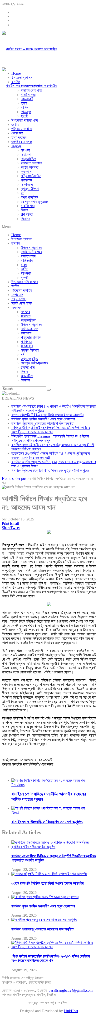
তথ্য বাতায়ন (18, 137)
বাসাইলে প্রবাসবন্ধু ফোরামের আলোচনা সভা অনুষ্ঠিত (42, 423)
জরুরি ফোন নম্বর (21, 142)
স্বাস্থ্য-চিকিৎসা (30, 189)
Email (14, 523)
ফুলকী (24, 116)
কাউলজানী (27, 99)
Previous (17, 785)
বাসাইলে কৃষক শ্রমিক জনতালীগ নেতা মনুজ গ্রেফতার (43, 419)
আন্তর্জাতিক (28, 159)
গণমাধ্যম (26, 180)
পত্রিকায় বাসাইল (21, 129)
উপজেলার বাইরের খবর (24, 120)
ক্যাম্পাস (26, 172)
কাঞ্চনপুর (26, 112)
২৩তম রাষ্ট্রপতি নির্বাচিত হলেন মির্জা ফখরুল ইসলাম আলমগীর (47, 415)
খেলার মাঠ (17, 133)
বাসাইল (15, 82)
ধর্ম (22, 193)
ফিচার (24, 210)
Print (5, 523)
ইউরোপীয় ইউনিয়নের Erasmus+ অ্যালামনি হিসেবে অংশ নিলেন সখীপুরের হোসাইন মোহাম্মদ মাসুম (50, 438)
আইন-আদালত (29, 167)
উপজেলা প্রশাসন (21, 78)
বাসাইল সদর (28, 95)
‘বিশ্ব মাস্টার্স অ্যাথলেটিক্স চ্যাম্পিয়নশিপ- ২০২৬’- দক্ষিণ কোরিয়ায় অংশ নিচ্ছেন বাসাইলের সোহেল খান (50, 430)
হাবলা (24, 103)
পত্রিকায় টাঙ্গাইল (31, 176)
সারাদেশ (25, 154)
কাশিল (24, 107)
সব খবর (25, 150)
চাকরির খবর (27, 206)
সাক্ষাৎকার (27, 184)
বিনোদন (25, 219)
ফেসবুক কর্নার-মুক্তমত (34, 202)
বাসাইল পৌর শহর (31, 90)
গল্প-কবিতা (27, 214)
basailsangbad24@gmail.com (71, 990)
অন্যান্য (16, 146)
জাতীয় (15, 125)
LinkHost (71, 1011)
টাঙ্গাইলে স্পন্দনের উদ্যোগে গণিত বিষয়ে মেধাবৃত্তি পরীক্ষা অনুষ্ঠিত (50, 470)
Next (15, 812)
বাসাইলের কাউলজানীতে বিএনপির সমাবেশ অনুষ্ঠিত (47, 821)
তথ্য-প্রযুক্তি (29, 197)
